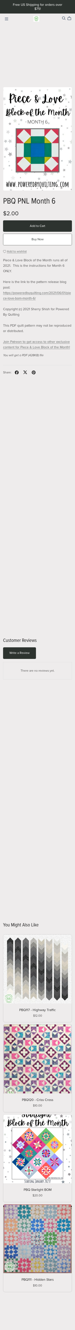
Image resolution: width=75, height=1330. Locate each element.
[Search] (64, 18)
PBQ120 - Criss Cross (37, 1100)
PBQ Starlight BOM (38, 1190)
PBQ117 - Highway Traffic (37, 1010)
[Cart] (71, 18)
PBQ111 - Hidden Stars (38, 1280)
